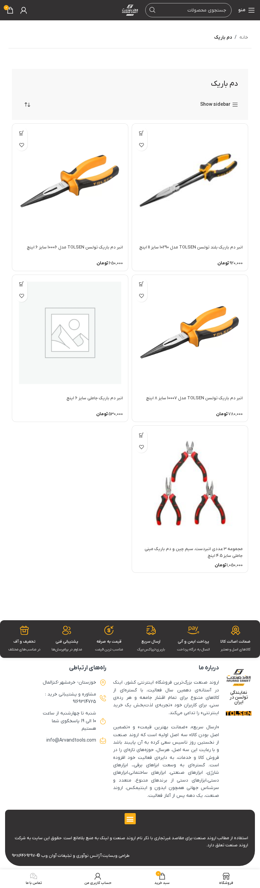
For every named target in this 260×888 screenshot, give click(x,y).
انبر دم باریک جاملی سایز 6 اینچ (95, 398)
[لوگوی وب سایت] (130, 10)
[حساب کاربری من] (23, 10)
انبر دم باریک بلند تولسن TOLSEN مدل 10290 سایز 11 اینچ (191, 247)
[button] (141, 133)
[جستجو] (152, 10)
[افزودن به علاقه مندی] (141, 145)
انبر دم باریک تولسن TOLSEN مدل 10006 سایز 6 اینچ (75, 247)
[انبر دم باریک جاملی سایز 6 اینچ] (70, 333)
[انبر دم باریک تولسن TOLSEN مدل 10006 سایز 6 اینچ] (70, 182)
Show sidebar (215, 105)
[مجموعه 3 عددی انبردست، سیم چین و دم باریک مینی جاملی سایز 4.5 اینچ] (190, 484)
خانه (243, 37)
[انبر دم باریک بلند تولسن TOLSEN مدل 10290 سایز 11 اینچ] (190, 182)
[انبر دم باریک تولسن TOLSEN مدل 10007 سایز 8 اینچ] (190, 333)
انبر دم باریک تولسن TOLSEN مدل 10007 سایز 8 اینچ (194, 398)
